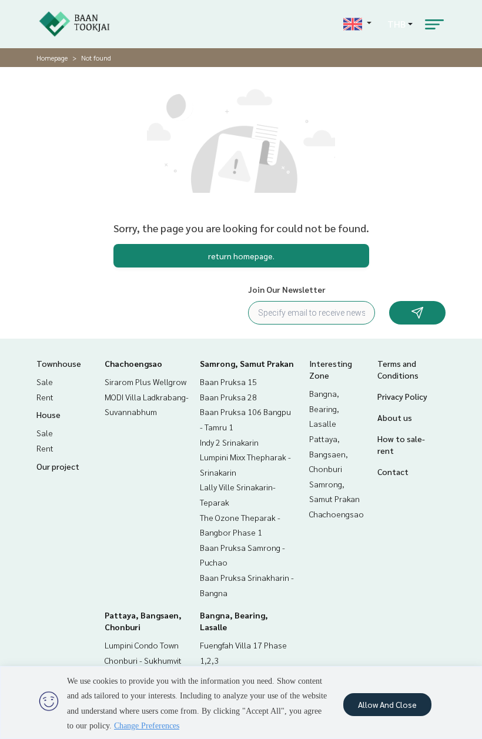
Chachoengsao (133, 363)
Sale (44, 381)
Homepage (52, 57)
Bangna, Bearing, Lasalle (324, 408)
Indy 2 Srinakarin (229, 442)
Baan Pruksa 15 (228, 381)
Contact (393, 471)
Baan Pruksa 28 (228, 397)
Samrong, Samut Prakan (247, 363)
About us (394, 417)
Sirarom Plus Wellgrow (145, 381)
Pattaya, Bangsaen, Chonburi (328, 453)
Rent (44, 397)
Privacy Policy (402, 396)
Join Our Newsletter (287, 289)
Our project (57, 466)
